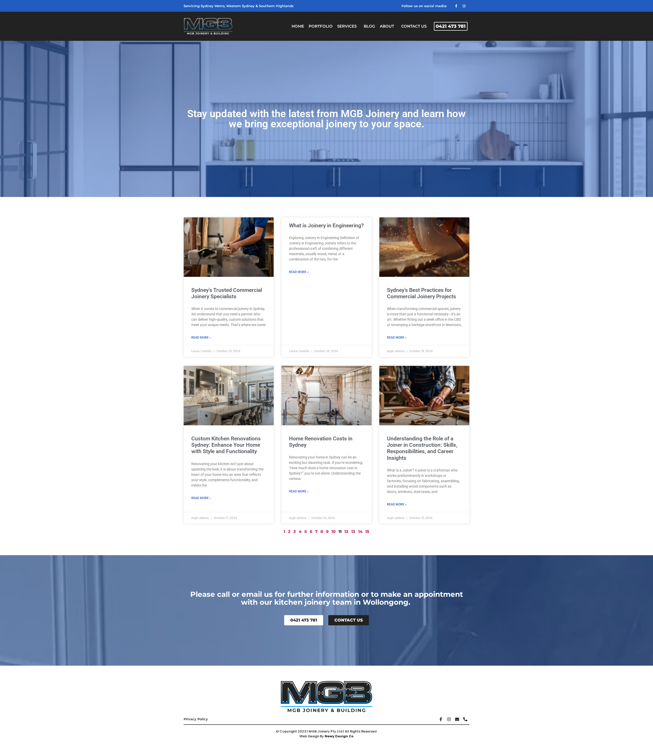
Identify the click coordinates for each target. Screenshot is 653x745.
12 (346, 531)
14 (360, 531)
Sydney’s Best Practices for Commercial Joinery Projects (421, 293)
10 (333, 531)
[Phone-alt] (465, 719)
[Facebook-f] (456, 6)
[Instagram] (464, 6)
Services (347, 26)
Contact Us (413, 26)
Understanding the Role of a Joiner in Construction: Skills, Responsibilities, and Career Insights (422, 448)
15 (367, 531)
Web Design (309, 736)
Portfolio (321, 26)
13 (353, 531)
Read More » (201, 337)
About (387, 26)
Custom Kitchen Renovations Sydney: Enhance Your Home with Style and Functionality (226, 445)
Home (298, 26)
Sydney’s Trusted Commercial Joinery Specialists (226, 293)
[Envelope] (457, 719)
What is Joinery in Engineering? (326, 225)
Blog (369, 26)
